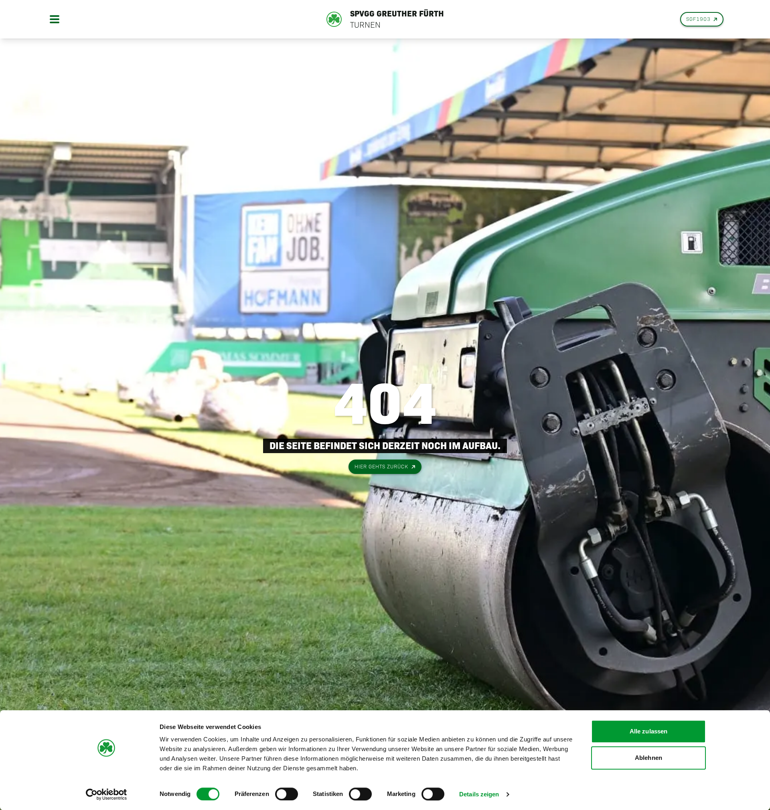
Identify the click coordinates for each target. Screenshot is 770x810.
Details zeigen (479, 794)
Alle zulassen (648, 731)
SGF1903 (698, 19)
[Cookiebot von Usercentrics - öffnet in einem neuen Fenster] (106, 794)
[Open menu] (55, 19)
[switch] (286, 794)
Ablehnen (648, 757)
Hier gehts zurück (381, 467)
